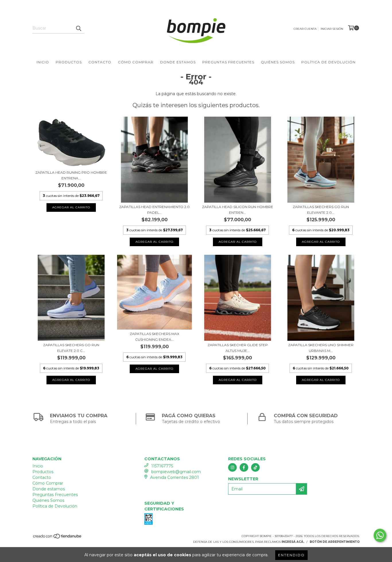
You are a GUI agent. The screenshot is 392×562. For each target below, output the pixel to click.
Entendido (291, 555)
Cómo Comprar (136, 62)
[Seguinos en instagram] (232, 467)
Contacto (99, 62)
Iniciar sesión (332, 29)
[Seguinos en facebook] (244, 467)
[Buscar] (78, 28)
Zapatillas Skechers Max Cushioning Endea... (154, 337)
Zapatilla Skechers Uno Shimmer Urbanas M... (321, 348)
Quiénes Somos (278, 62)
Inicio (42, 62)
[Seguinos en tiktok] (255, 467)
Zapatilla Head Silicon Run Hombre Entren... (237, 210)
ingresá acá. (293, 542)
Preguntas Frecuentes (228, 62)
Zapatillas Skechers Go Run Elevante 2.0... (321, 210)
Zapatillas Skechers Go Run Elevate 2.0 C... (71, 348)
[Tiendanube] (57, 538)
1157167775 (162, 466)
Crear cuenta (305, 29)
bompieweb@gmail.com (176, 471)
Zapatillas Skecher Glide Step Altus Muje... (237, 348)
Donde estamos (178, 62)
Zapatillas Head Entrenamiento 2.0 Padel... (154, 210)
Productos (69, 62)
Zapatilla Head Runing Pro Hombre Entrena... (71, 175)
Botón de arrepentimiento (335, 542)
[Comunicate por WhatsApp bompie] (380, 535)
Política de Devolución (328, 62)
